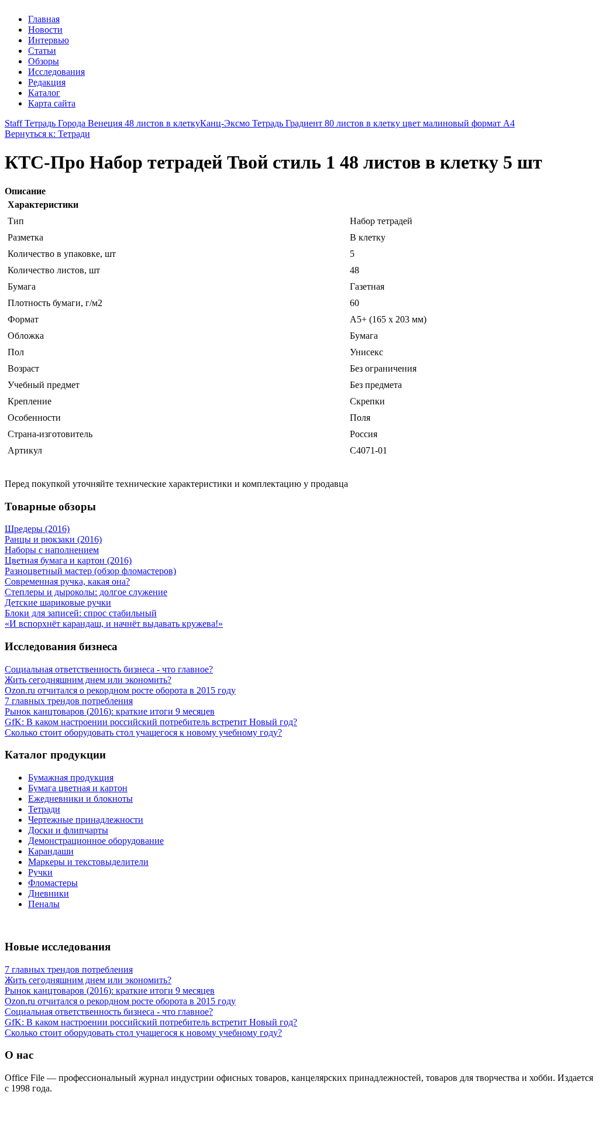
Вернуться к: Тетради (47, 134)
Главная (44, 19)
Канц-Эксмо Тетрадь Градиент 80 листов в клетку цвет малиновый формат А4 (357, 123)
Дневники (48, 893)
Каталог (44, 93)
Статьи (42, 51)
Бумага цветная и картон (78, 788)
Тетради (44, 809)
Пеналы (44, 904)
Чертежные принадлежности (85, 820)
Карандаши (51, 851)
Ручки (40, 872)
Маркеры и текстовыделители (88, 862)
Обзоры (43, 61)
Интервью (48, 40)
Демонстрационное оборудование (96, 841)
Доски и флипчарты (68, 830)
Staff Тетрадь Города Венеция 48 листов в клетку (102, 123)
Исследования (56, 72)
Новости (45, 30)
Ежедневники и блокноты (80, 799)
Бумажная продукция (70, 777)
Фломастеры (53, 883)
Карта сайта (51, 103)
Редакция (47, 82)
